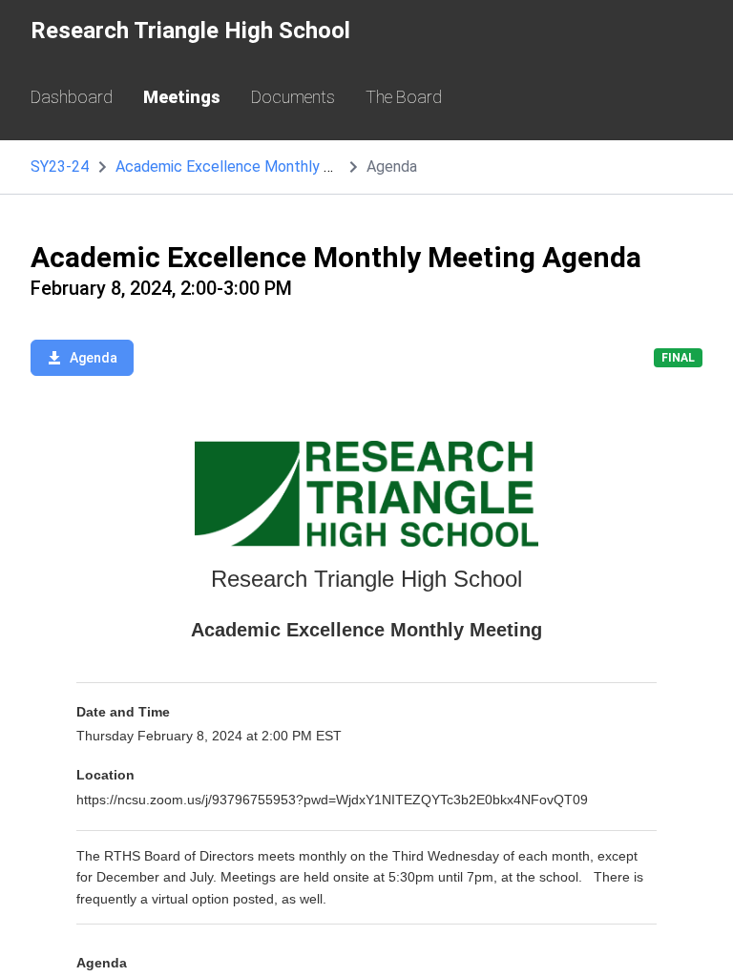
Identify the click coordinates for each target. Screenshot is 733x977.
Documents (293, 97)
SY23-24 (60, 166)
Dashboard (72, 97)
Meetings (181, 97)
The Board (404, 97)
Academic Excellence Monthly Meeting (247, 166)
